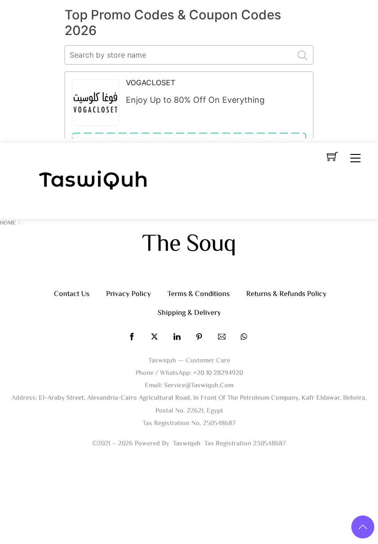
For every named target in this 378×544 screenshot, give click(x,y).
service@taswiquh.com (198, 385)
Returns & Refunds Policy (286, 294)
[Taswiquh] (93, 181)
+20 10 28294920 (218, 373)
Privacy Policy (128, 294)
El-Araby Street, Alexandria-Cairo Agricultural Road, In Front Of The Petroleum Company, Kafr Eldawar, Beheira (202, 398)
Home (8, 223)
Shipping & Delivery (189, 313)
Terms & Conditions (198, 294)
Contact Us (71, 294)
